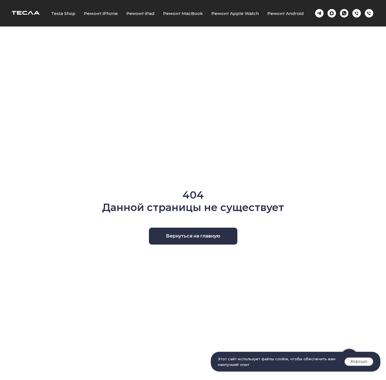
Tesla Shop (63, 13)
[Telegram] (319, 13)
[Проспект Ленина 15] (369, 13)
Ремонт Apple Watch (235, 13)
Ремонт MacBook (183, 13)
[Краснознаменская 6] (356, 13)
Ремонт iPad (140, 13)
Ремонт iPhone (101, 13)
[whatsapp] (344, 13)
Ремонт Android (285, 13)
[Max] (332, 13)
